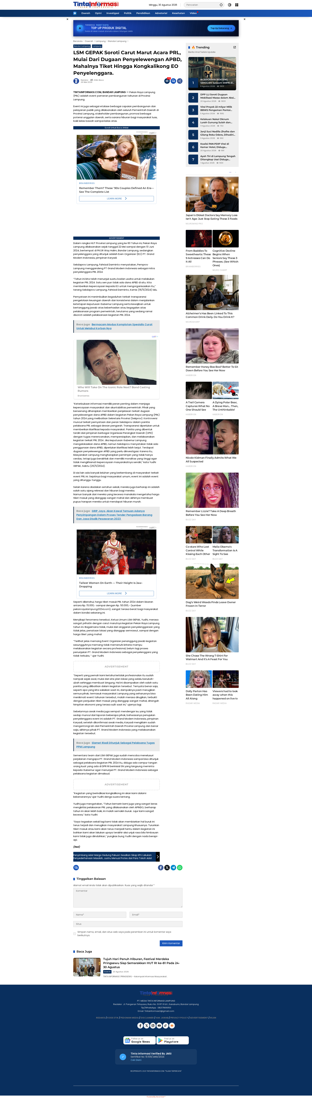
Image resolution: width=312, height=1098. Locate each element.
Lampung (97, 46)
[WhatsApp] (179, 867)
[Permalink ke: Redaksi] (77, 81)
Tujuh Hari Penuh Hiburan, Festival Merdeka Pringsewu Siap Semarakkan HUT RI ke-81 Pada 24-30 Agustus (141, 963)
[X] (147, 1027)
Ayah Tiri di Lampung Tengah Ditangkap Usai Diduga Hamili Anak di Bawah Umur (217, 158)
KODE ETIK (112, 1017)
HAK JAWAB (162, 1017)
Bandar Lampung (82, 46)
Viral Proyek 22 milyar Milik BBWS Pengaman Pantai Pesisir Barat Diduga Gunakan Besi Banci (216, 108)
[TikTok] (166, 1027)
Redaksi (84, 80)
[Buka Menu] (237, 5)
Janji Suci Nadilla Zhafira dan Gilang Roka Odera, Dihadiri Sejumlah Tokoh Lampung (217, 133)
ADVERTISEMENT (199, 1017)
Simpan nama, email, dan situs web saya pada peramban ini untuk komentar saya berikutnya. (124, 933)
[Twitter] (167, 867)
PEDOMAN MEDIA (129, 1017)
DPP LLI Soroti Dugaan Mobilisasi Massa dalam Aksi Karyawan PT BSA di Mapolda (217, 96)
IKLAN (213, 1017)
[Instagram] (153, 1027)
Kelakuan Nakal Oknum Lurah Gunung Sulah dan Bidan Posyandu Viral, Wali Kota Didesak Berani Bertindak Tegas (216, 121)
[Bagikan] (179, 81)
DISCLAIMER (147, 1017)
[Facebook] (160, 867)
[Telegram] (173, 867)
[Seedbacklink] (172, 1026)
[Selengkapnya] (234, 47)
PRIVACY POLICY (179, 1017)
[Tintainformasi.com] (96, 4)
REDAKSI (100, 1017)
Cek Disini (136, 1060)
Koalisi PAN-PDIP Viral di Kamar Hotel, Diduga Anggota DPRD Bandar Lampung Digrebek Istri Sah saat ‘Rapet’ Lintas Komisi (217, 145)
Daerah (107, 971)
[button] (221, 4)
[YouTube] (159, 1027)
